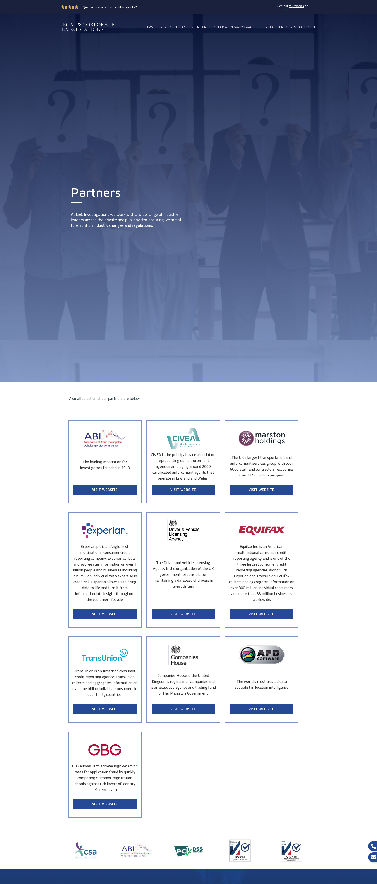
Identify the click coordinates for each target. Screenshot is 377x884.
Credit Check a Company (222, 27)
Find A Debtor (187, 27)
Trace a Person (160, 27)
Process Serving (260, 27)
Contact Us (308, 27)
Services (284, 27)
